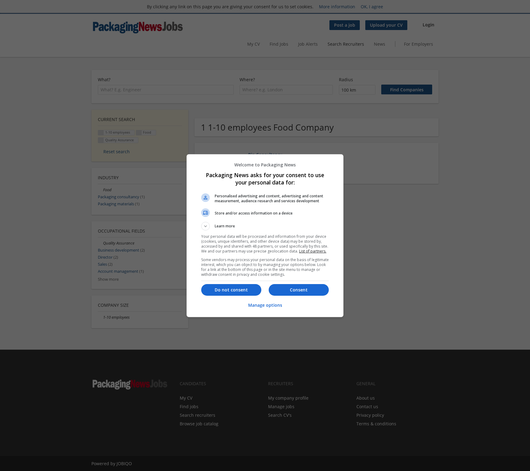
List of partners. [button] (312, 251)
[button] (265, 226)
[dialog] (265, 235)
